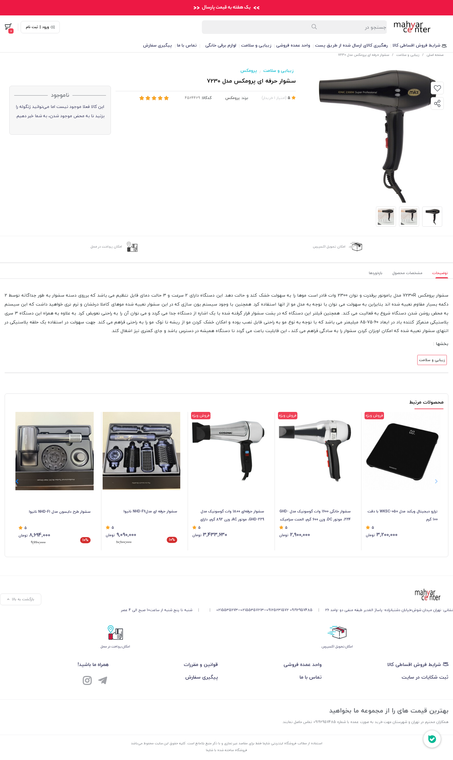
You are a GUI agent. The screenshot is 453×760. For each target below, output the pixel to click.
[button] (17, 481)
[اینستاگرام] (87, 681)
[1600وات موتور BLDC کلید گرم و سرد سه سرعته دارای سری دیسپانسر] (54, 451)
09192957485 (301, 610)
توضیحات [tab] (440, 273)
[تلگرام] (102, 681)
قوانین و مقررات (201, 664)
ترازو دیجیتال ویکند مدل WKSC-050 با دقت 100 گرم (403, 515)
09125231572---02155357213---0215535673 (252, 610)
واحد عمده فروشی (293, 45)
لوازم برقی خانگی (220, 45)
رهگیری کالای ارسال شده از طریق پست (351, 45)
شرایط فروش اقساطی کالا (417, 45)
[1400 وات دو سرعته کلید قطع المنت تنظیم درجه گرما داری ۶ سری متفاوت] (142, 451)
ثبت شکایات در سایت (425, 677)
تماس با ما (187, 45)
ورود (45, 27)
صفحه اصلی (434, 55)
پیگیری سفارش (157, 45)
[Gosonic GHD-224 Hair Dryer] (315, 451)
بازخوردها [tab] (375, 273)
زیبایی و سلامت (256, 45)
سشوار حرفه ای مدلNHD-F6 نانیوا (150, 511)
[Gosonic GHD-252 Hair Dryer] (228, 451)
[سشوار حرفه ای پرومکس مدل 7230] (287, 595)
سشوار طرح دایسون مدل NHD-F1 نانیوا (60, 511)
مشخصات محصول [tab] (407, 273)
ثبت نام (32, 27)
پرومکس (248, 70)
